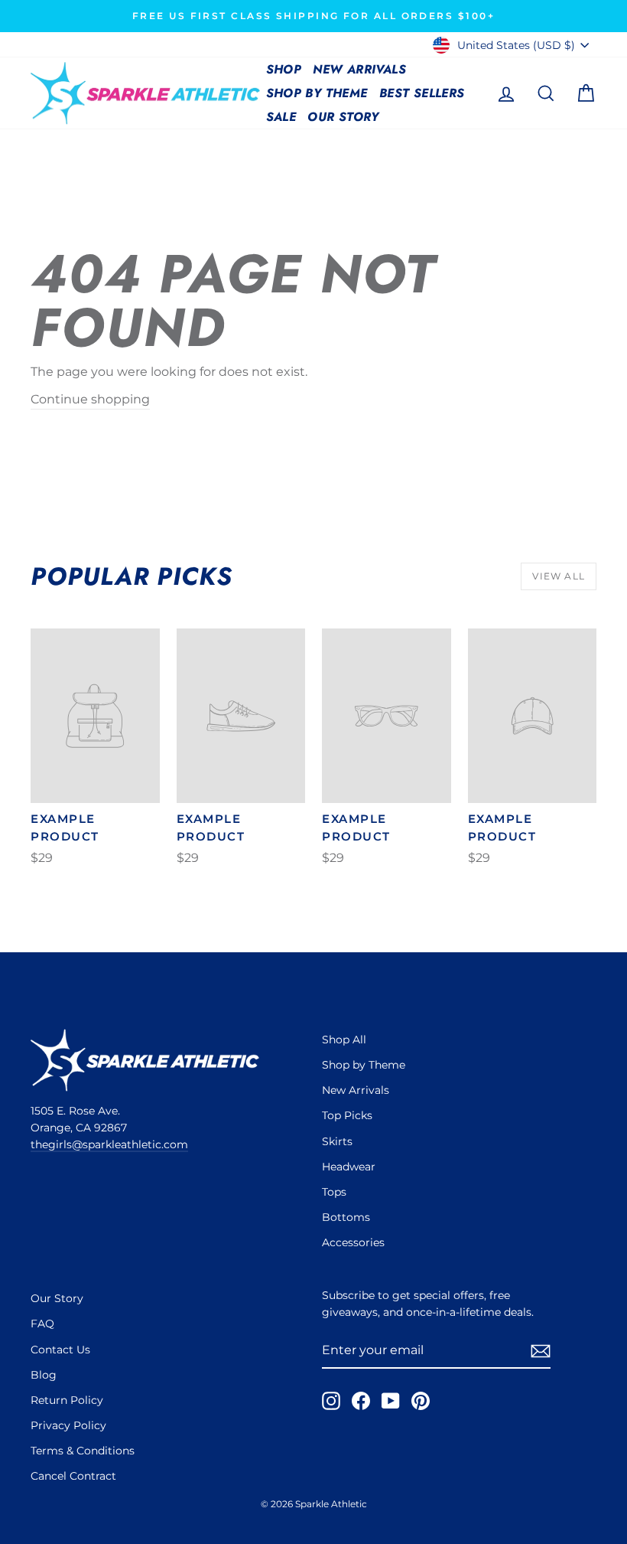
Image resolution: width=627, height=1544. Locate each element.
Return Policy (67, 1400)
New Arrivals (359, 69)
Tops (334, 1192)
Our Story (343, 117)
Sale (281, 117)
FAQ (42, 1323)
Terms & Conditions (83, 1450)
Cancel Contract (73, 1476)
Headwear (348, 1166)
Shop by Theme (317, 93)
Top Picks (347, 1115)
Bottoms (346, 1217)
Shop (284, 69)
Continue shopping (90, 399)
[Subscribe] (541, 1351)
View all (558, 576)
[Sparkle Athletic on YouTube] (391, 1401)
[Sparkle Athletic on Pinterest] (420, 1401)
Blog (44, 1375)
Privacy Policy (68, 1425)
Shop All (344, 1039)
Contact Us (60, 1349)
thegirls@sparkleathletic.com (109, 1144)
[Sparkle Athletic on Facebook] (361, 1401)
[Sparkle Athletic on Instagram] (331, 1401)
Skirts (337, 1141)
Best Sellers (422, 93)
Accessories (353, 1242)
